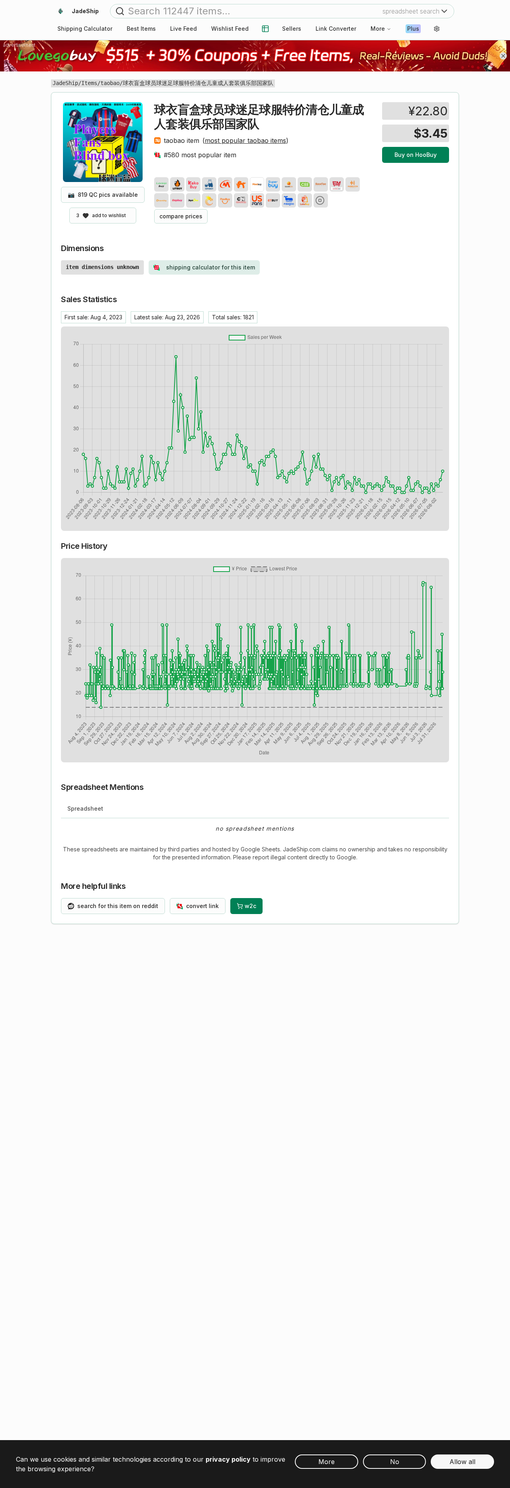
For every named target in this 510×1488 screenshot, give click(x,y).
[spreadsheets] (265, 29)
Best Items (141, 28)
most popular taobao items (245, 140)
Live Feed (183, 28)
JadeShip (65, 83)
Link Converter (336, 28)
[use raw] (321, 200)
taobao (110, 83)
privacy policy (228, 1459)
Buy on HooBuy (415, 154)
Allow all (462, 1462)
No (394, 1462)
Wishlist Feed (230, 28)
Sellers (291, 28)
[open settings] (437, 29)
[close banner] (503, 55)
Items (89, 83)
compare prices (180, 216)
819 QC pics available (103, 194)
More (378, 28)
